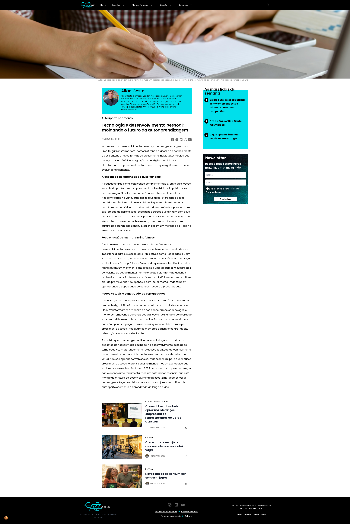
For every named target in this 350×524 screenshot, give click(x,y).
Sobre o (188, 516)
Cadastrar (226, 199)
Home (103, 5)
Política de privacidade (166, 511)
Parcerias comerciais (171, 516)
